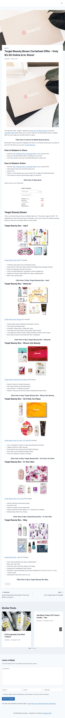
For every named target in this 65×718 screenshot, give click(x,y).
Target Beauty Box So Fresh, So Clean (16, 440)
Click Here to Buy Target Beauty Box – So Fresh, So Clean (32, 458)
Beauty (6, 48)
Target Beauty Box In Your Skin (14, 498)
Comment (6, 668)
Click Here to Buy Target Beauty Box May (32, 580)
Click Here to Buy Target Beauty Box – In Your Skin (32, 517)
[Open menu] (61, 3)
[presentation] (16, 621)
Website (47, 690)
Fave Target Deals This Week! (53, 594)
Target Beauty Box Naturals (13, 319)
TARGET (7, 584)
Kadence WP (47, 713)
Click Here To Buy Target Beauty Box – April (32, 280)
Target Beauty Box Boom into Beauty (16, 379)
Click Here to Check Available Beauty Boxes (32, 140)
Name (5, 690)
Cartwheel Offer (9, 133)
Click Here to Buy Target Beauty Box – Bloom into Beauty (32, 395)
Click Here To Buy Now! (32, 180)
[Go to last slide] (4, 629)
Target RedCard (30, 145)
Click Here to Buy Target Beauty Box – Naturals (32, 340)
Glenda (8, 58)
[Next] (60, 629)
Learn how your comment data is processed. (41, 703)
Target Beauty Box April (11, 260)
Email (26, 690)
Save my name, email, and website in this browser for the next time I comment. (26, 694)
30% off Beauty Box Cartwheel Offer (24, 153)
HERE (12, 169)
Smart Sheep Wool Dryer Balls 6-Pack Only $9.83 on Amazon (15, 595)
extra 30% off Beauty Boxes (39, 130)
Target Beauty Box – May (12, 557)
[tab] (29, 648)
